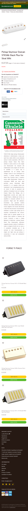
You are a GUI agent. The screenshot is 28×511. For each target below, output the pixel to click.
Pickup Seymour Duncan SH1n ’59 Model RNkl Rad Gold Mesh (14, 411)
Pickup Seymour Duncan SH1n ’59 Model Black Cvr (14, 284)
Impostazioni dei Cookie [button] (7, 6)
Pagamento (4, 438)
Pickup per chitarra (7, 99)
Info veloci (14, 292)
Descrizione (5, 111)
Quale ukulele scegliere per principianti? (11, 454)
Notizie (3, 466)
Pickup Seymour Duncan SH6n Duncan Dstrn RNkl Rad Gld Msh (13, 369)
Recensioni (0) (6, 116)
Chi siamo (4, 464)
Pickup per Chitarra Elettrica (16, 11)
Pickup (7, 11)
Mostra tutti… (5, 458)
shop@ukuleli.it (12, 507)
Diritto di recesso (6, 440)
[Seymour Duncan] (14, 105)
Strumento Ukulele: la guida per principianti (12, 450)
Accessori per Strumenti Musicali (9, 10)
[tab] (14, 111)
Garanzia (4, 468)
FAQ (3, 444)
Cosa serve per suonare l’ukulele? (10, 456)
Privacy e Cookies (6, 472)
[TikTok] (13, 484)
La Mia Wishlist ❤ (6, 433)
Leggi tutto (13, 295)
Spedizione (4, 436)
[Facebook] (3, 484)
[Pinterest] (9, 484)
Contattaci (4, 442)
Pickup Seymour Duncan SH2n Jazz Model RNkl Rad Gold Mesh (13, 326)
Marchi (3, 470)
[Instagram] (6, 484)
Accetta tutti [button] (17, 6)
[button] (8, 72)
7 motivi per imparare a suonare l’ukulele (11, 452)
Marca (4, 114)
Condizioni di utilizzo (7, 474)
